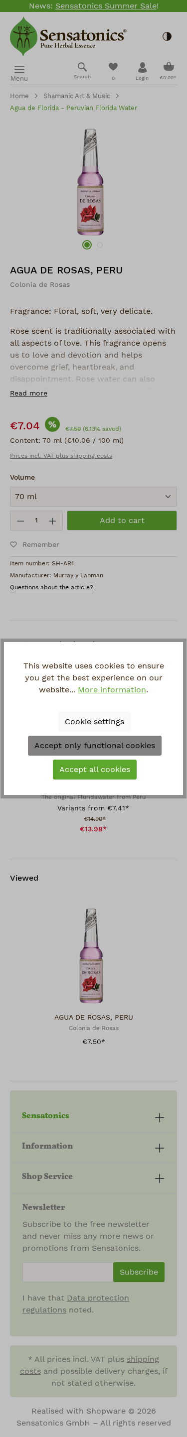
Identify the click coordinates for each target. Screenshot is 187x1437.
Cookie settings (94, 722)
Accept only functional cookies (94, 746)
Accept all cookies (94, 770)
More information (112, 690)
